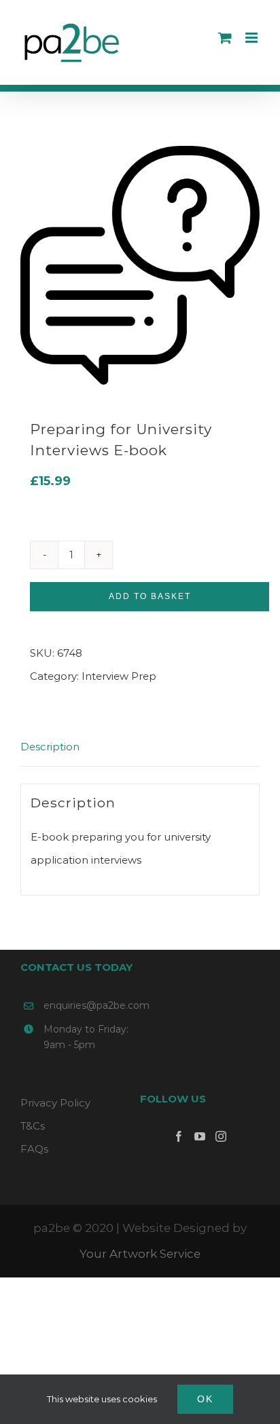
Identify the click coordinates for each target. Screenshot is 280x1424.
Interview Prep (119, 676)
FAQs (34, 1148)
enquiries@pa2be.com (91, 1005)
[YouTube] (199, 1136)
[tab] (140, 747)
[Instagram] (220, 1136)
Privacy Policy (55, 1102)
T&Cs (32, 1125)
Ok (205, 1398)
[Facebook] (178, 1136)
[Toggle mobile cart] (225, 38)
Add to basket (150, 596)
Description (50, 746)
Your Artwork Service (140, 1254)
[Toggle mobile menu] (252, 38)
